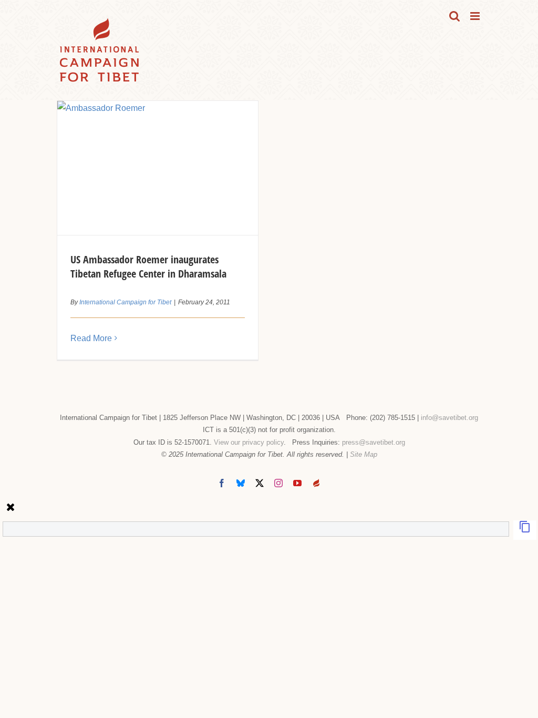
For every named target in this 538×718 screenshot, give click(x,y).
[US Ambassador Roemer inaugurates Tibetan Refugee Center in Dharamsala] (157, 168)
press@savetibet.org (373, 442)
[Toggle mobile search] (454, 16)
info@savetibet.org (449, 418)
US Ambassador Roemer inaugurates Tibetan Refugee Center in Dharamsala (148, 266)
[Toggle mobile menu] (475, 16)
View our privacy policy (249, 442)
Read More (91, 338)
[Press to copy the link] (524, 530)
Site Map (363, 454)
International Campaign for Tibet (125, 302)
